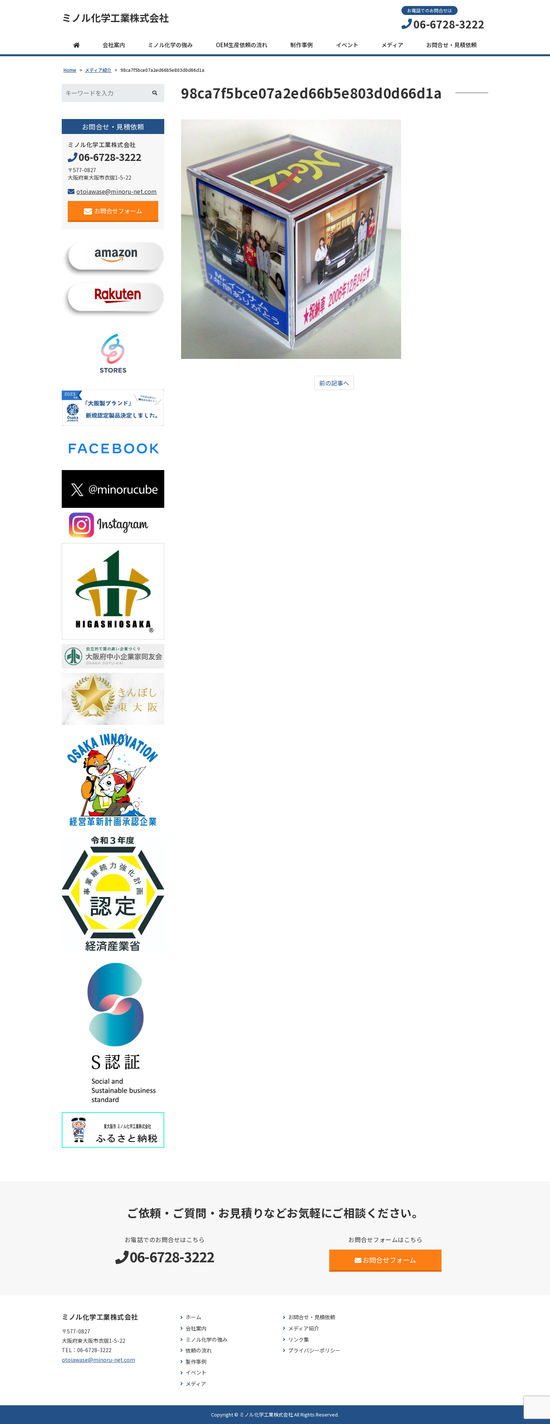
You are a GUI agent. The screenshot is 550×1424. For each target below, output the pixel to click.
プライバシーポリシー (314, 1350)
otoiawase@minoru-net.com (116, 191)
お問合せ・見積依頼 (451, 45)
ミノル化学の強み (170, 45)
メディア (392, 45)
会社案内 (114, 45)
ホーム (193, 1317)
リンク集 (298, 1339)
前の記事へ (334, 382)
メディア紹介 (303, 1328)
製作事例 (196, 1361)
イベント (347, 45)
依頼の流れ (199, 1350)
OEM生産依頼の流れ (242, 45)
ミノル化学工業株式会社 (115, 17)
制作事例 (301, 45)
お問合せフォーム (118, 210)
